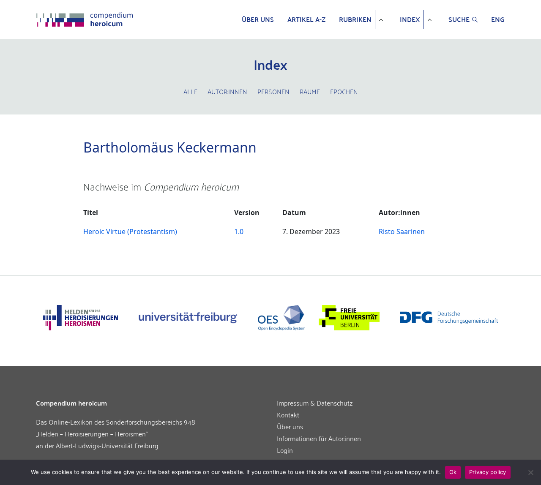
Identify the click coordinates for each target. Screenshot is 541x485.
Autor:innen (227, 91)
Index (410, 19)
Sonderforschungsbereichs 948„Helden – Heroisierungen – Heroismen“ (115, 427)
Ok (453, 472)
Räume (310, 91)
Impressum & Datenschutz (315, 403)
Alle (190, 91)
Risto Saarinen (402, 231)
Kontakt (288, 414)
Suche (459, 19)
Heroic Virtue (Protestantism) (130, 231)
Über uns (258, 19)
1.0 (238, 231)
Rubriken (355, 19)
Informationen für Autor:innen (319, 438)
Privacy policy (487, 472)
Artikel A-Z (306, 19)
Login (285, 450)
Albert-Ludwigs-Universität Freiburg (107, 445)
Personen (273, 91)
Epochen (344, 91)
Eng (498, 19)
